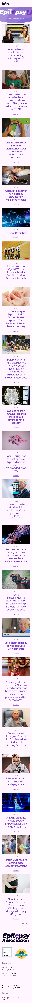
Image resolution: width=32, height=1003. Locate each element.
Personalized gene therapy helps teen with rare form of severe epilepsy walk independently (16, 555)
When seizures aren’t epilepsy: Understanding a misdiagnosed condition (16, 55)
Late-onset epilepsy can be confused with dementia (16, 645)
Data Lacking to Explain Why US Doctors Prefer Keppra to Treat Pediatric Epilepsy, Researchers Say (16, 319)
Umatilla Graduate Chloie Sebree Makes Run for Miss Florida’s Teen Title (16, 822)
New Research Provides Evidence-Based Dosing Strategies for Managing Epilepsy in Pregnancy (16, 906)
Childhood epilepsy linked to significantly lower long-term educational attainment (16, 150)
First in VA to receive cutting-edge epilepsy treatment (16, 863)
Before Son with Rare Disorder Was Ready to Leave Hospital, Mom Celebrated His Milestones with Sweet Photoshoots (16, 368)
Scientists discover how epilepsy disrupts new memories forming (16, 195)
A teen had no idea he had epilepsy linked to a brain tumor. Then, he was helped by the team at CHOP (16, 102)
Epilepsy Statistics (16, 233)
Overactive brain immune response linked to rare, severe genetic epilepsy (16, 416)
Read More (16, 66)
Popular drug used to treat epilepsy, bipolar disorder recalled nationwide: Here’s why (16, 463)
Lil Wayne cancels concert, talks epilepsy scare (16, 781)
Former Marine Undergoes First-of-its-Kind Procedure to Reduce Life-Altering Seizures (16, 739)
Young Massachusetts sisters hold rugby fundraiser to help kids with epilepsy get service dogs (16, 602)
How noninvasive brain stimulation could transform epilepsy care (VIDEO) (16, 510)
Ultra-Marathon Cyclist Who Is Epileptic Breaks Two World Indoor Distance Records (16, 272)
